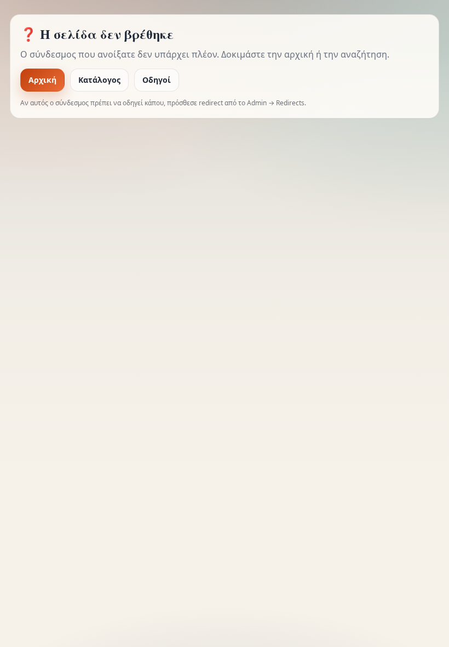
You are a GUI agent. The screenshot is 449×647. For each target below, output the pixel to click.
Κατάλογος (99, 80)
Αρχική (42, 80)
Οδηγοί (156, 80)
